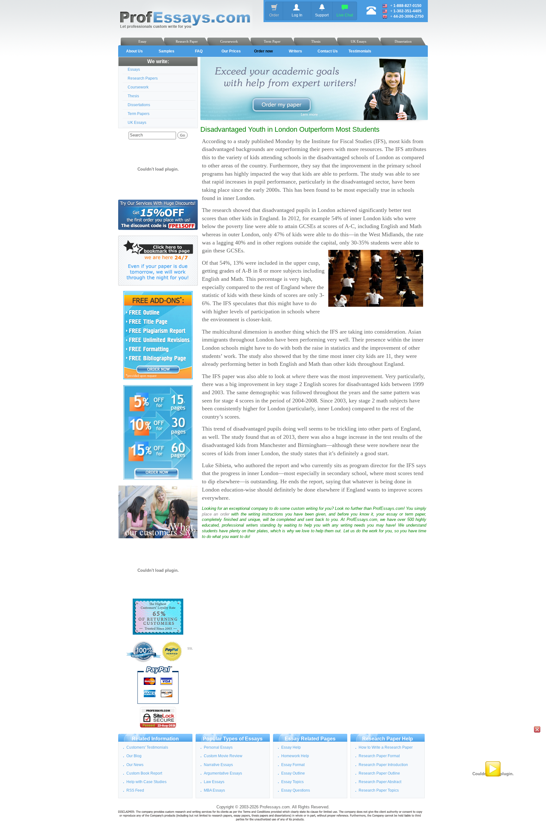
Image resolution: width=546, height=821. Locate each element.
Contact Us (328, 51)
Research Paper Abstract (380, 782)
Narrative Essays (218, 765)
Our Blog (134, 756)
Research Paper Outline (379, 773)
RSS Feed (135, 790)
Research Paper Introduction (383, 765)
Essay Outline (293, 773)
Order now (263, 51)
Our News (134, 765)
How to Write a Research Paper (386, 747)
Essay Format (293, 765)
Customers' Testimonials (147, 747)
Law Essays (214, 782)
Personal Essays (218, 747)
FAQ (199, 51)
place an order (215, 514)
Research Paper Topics (379, 790)
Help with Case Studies (146, 782)
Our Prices (231, 51)
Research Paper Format (379, 756)
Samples (166, 51)
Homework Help (295, 756)
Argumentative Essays (223, 773)
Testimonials (360, 51)
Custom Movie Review (223, 756)
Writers (295, 51)
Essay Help (291, 747)
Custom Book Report (144, 773)
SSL (190, 648)
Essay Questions (295, 790)
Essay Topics (292, 782)
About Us (134, 51)
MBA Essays (214, 790)
